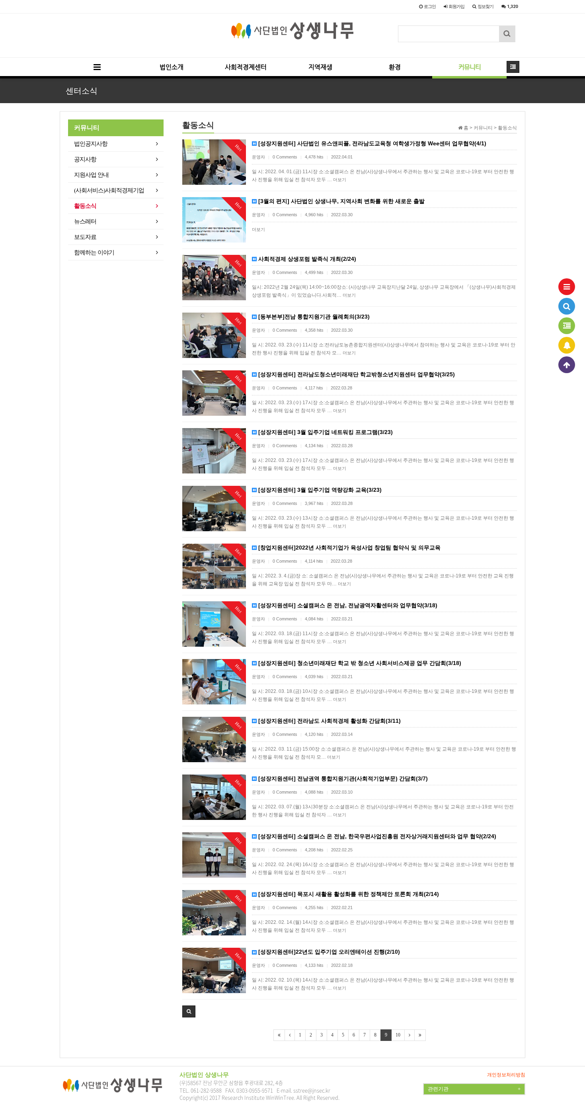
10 (398, 1035)
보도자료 (85, 237)
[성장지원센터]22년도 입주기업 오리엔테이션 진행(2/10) (328, 952)
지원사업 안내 (91, 175)
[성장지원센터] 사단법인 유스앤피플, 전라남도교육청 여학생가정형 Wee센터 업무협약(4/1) (371, 143)
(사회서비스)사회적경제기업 (109, 190)
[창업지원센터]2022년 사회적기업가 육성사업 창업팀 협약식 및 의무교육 (349, 547)
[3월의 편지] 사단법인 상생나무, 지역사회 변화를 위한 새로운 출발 (341, 201)
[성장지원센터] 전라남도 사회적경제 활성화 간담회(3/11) (329, 721)
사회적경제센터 (246, 67)
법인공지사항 (90, 144)
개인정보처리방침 (506, 1075)
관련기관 (474, 1089)
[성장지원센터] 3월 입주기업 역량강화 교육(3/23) (319, 490)
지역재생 (320, 67)
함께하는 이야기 (94, 252)
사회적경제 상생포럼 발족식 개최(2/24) (306, 259)
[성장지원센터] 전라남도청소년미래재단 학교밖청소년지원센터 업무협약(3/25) (356, 374)
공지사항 (85, 159)
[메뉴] (566, 286)
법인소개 (171, 67)
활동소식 (85, 206)
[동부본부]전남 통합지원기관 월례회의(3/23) (313, 316)
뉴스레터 (85, 221)
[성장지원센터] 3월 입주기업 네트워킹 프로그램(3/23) (325, 432)
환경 (395, 67)
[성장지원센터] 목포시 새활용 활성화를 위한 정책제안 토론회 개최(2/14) (348, 894)
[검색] (566, 306)
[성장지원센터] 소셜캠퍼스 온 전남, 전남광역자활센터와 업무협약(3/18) (347, 605)
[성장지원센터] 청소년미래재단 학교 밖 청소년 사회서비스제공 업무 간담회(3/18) (359, 663)
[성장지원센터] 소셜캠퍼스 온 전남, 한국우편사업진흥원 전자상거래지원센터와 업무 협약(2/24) (376, 836)
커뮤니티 (469, 67)
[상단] (566, 364)
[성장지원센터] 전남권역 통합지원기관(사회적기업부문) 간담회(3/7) (342, 778)
